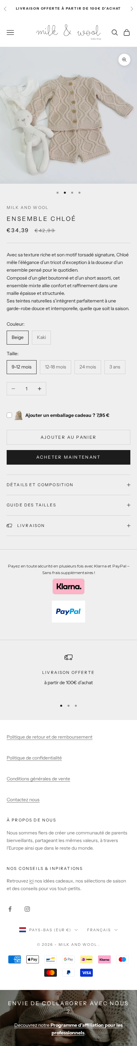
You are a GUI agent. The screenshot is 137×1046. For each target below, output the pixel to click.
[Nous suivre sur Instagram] (27, 909)
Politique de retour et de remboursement (49, 737)
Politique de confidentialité (34, 758)
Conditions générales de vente (38, 779)
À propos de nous (32, 819)
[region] (68, 673)
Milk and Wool (28, 207)
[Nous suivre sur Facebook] (10, 909)
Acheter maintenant (68, 457)
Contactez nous (23, 800)
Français (99, 930)
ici (31, 881)
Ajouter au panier (69, 437)
